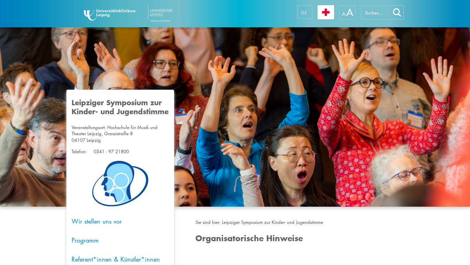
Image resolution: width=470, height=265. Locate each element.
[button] (397, 12)
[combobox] (376, 12)
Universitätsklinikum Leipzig (149, 13)
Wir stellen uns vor (97, 221)
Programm (85, 240)
